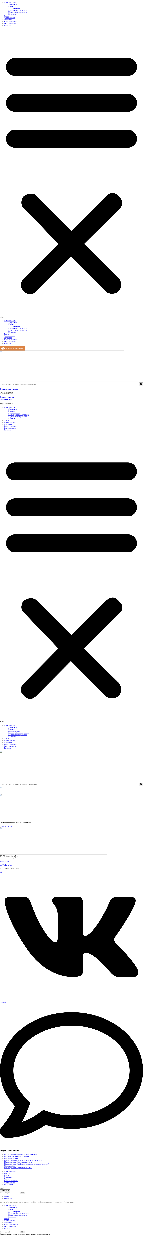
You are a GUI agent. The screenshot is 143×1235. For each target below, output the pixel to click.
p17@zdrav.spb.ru (6, 865)
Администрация (14, 8)
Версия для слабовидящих (14, 348)
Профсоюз (12, 14)
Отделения (8, 20)
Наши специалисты (11, 21)
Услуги (6, 16)
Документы (12, 4)
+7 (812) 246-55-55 (6, 861)
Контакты (7, 25)
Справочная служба (9, 389)
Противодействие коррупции (18, 10)
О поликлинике (9, 2)
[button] (71, 173)
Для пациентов (9, 18)
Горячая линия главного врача (7, 398)
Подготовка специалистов (17, 12)
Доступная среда (10, 23)
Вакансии (11, 6)
